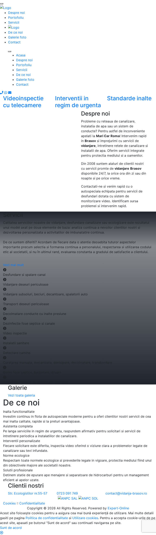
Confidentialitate (32, 503)
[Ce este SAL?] (68, 498)
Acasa (20, 55)
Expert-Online (118, 508)
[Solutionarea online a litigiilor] (88, 498)
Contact (22, 84)
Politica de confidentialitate (47, 518)
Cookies (9, 503)
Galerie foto (25, 80)
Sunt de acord (11, 528)
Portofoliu (23, 65)
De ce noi (23, 75)
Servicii (21, 70)
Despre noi (24, 60)
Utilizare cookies (85, 518)
